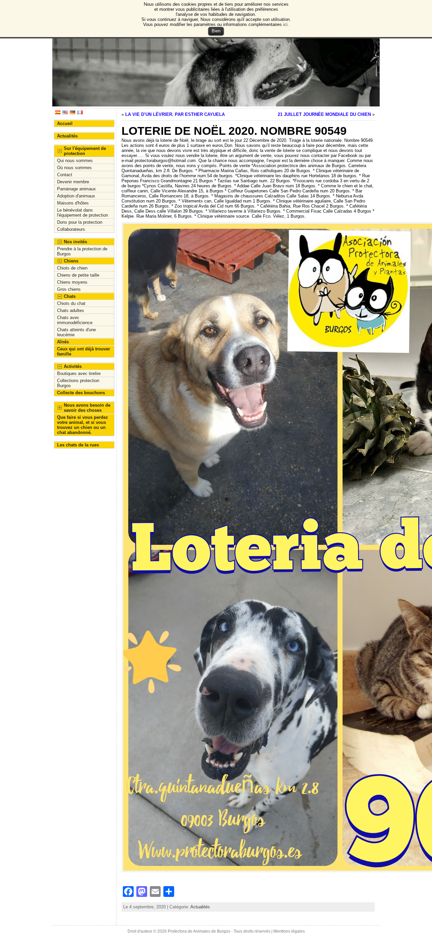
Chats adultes (70, 310)
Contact (64, 174)
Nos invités (75, 241)
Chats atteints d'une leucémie (76, 332)
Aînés (63, 341)
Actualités (67, 135)
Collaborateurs (71, 229)
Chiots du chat (71, 303)
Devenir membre (73, 181)
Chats (70, 296)
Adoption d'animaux (76, 195)
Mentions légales (289, 931)
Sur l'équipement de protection (85, 151)
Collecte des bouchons (81, 392)
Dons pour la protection (79, 222)
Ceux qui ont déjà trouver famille (83, 351)
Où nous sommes (74, 167)
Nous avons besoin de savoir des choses (87, 408)
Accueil (65, 123)
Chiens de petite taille (78, 275)
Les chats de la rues (78, 444)
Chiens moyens (72, 282)
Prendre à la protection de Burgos (82, 251)
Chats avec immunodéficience (74, 320)
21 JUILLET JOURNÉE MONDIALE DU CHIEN (324, 114)
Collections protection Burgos (78, 383)
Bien (216, 30)
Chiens (71, 260)
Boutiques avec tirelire (79, 373)
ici (285, 24)
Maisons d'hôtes (73, 203)
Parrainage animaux (76, 188)
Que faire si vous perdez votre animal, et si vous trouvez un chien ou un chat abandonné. (82, 425)
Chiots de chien (72, 268)
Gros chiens (69, 289)
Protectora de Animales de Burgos (199, 931)
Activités (73, 366)
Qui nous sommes (75, 160)
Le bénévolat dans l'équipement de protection (82, 213)
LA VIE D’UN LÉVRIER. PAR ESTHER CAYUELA (175, 114)
